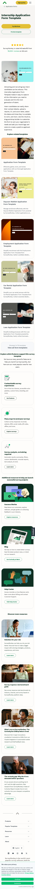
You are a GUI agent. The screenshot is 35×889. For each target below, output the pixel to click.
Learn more (10, 467)
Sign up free (21, 3)
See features (10, 398)
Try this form (16, 26)
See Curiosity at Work (13, 559)
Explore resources (12, 517)
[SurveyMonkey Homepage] (4, 2)
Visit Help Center (12, 602)
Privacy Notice (29, 873)
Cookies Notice (6, 875)
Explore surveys (12, 431)
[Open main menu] (30, 2)
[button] (17, 821)
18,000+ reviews (13, 51)
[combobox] (17, 848)
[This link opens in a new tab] (8, 853)
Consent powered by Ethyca (25, 886)
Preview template (16, 32)
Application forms (11, 6)
